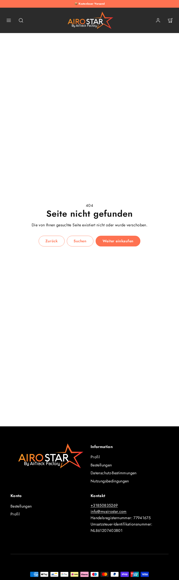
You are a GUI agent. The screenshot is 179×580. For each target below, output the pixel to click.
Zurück (51, 241)
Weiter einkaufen (118, 241)
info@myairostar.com (109, 511)
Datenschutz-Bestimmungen (114, 473)
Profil (95, 457)
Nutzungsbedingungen (110, 481)
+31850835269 (104, 505)
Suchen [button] (80, 241)
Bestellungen (101, 465)
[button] (8, 20)
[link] (158, 20)
